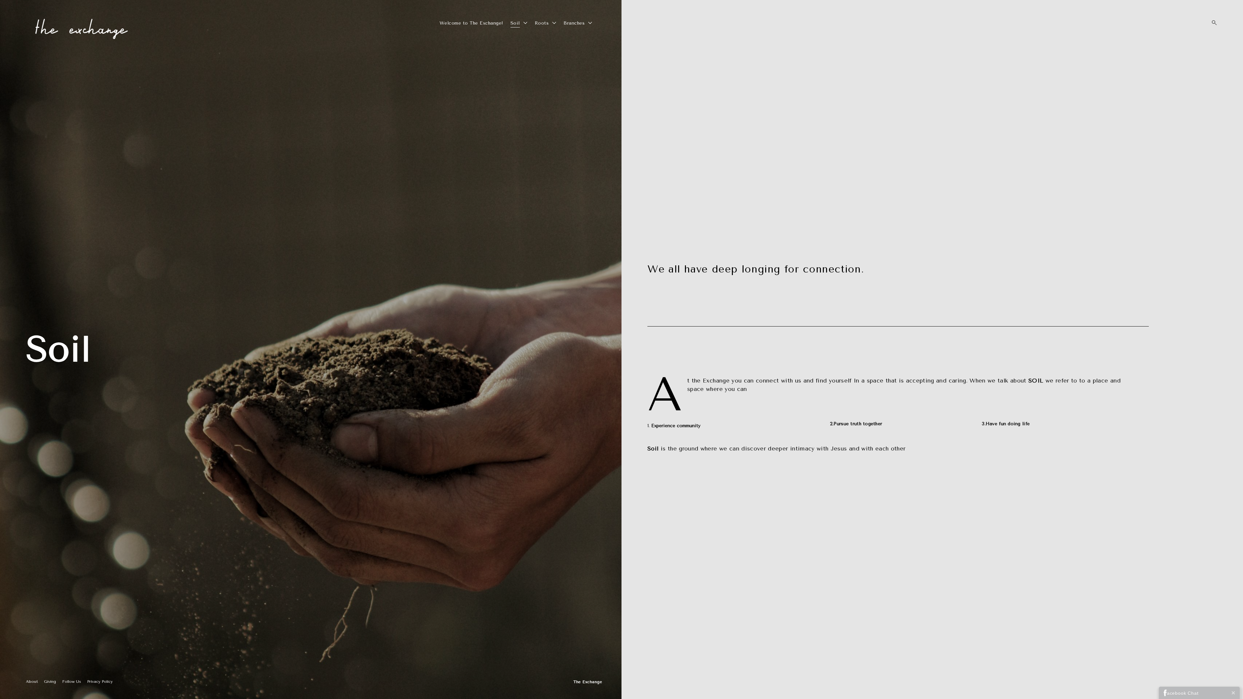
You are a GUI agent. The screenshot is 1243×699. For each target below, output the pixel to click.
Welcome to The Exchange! (471, 23)
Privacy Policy (100, 681)
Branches (574, 23)
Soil (515, 23)
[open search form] (1212, 22)
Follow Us (71, 681)
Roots (542, 23)
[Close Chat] (1233, 693)
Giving (50, 681)
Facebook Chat (1181, 693)
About (32, 681)
